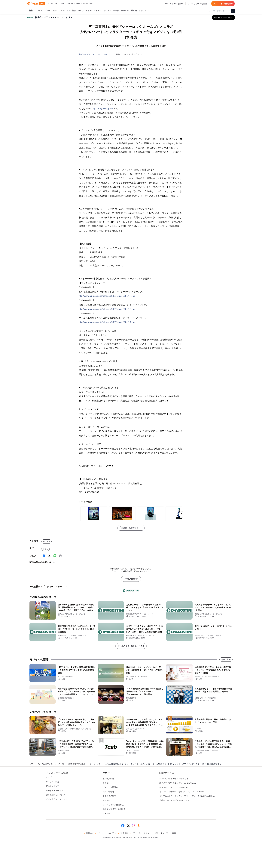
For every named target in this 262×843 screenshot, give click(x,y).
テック (116, 10)
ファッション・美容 (67, 10)
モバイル (125, 10)
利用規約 (124, 833)
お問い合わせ (131, 579)
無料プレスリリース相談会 (114, 809)
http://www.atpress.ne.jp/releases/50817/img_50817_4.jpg (107, 296)
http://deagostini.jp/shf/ (102, 108)
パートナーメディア (54, 790)
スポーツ (97, 10)
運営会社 (90, 833)
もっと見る (226, 659)
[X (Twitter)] (49, 555)
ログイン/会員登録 (225, 3)
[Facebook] (44, 555)
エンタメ (39, 10)
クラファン (143, 10)
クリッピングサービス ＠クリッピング (175, 778)
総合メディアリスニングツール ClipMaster (177, 783)
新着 (31, 10)
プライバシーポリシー (141, 833)
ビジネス (107, 10)
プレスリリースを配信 (173, 3)
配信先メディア (52, 786)
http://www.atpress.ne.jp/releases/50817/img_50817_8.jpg (107, 322)
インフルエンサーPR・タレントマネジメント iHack (181, 792)
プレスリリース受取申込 (113, 805)
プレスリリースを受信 (197, 3)
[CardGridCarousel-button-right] (182, 514)
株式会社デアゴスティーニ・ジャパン (95, 54)
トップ (30, 764)
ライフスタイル (84, 10)
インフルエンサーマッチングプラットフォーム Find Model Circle (187, 796)
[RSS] (139, 825)
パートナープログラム (107, 833)
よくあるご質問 (109, 796)
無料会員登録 (108, 778)
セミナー (106, 813)
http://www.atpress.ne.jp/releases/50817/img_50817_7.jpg (107, 309)
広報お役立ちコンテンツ (56, 799)
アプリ (45, 549)
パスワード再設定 (110, 787)
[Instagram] (133, 825)
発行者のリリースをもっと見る (131, 646)
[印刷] (60, 555)
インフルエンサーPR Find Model (173, 787)
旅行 (54, 10)
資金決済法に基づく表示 (165, 833)
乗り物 (134, 10)
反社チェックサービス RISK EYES (174, 800)
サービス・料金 (52, 782)
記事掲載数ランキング (55, 795)
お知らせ (106, 800)
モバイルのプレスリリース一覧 (50, 764)
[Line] (54, 555)
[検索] (233, 11)
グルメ (47, 10)
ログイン (106, 783)
